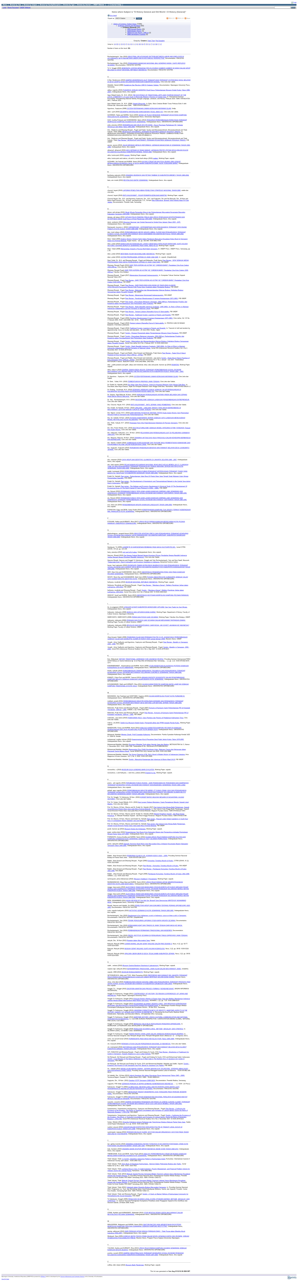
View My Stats (5, 1279)
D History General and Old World (129, 26)
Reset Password (13, 7)
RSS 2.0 (171, 18)
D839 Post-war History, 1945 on (138, 33)
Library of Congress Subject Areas (124, 24)
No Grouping (160, 41)
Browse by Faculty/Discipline (50, 5)
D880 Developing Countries (136, 34)
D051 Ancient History (134, 29)
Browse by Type (69, 5)
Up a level (113, 15)
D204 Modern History (134, 31)
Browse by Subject (30, 5)
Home (5, 5)
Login (4, 7)
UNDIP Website (98, 5)
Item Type (151, 41)
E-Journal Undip (115, 5)
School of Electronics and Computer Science (72, 1276)
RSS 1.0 (180, 18)
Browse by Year (15, 5)
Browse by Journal (84, 5)
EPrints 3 (43, 1276)
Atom (188, 18)
